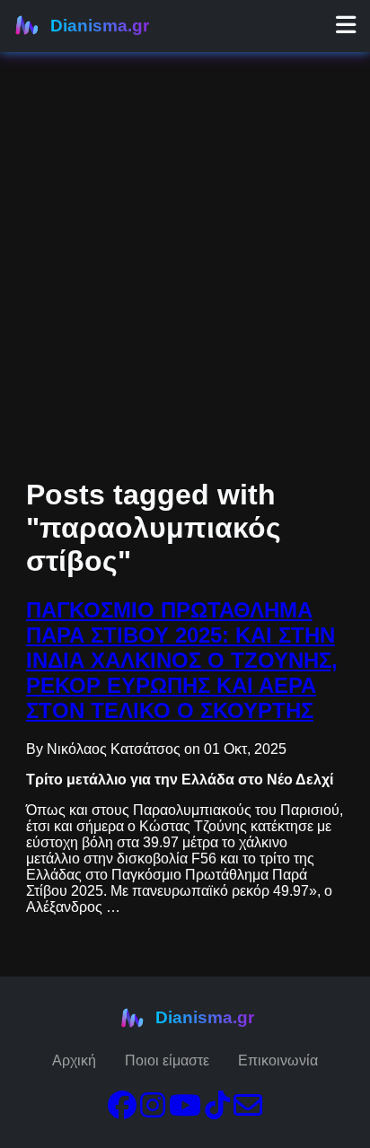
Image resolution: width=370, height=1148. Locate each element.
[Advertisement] (185, 185)
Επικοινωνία (278, 1060)
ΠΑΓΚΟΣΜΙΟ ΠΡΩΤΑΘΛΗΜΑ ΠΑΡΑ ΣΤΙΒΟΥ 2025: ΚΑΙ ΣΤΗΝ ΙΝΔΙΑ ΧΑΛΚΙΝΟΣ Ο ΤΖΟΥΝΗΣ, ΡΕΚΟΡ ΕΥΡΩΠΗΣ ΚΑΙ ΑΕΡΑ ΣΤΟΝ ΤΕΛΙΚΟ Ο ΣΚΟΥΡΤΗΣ (182, 660)
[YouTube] (185, 1110)
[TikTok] (217, 1110)
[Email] (247, 1110)
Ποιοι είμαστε (167, 1060)
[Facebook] (122, 1110)
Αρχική (74, 1060)
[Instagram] (152, 1110)
